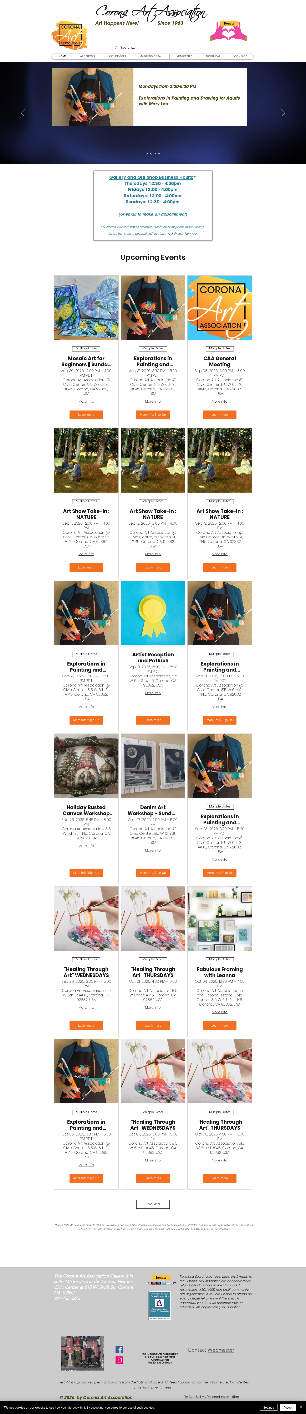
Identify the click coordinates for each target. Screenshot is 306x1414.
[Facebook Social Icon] (119, 1349)
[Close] (301, 1407)
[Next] (283, 113)
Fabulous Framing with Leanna (220, 973)
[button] (229, 23)
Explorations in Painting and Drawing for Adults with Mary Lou (153, 362)
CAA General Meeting (219, 362)
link (175, 116)
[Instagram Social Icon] (119, 1360)
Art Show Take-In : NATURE (86, 514)
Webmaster (221, 1350)
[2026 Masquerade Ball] (147, 153)
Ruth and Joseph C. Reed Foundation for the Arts (176, 1382)
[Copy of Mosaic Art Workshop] (159, 153)
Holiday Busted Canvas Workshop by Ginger (86, 811)
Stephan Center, (236, 1382)
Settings (268, 1407)
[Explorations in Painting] (151, 153)
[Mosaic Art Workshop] (155, 154)
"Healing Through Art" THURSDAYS (153, 973)
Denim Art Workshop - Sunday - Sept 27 (153, 811)
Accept (288, 1407)
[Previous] (23, 113)
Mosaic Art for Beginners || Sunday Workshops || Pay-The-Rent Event (86, 362)
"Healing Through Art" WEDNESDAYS (86, 973)
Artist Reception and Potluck (153, 658)
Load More (153, 1204)
